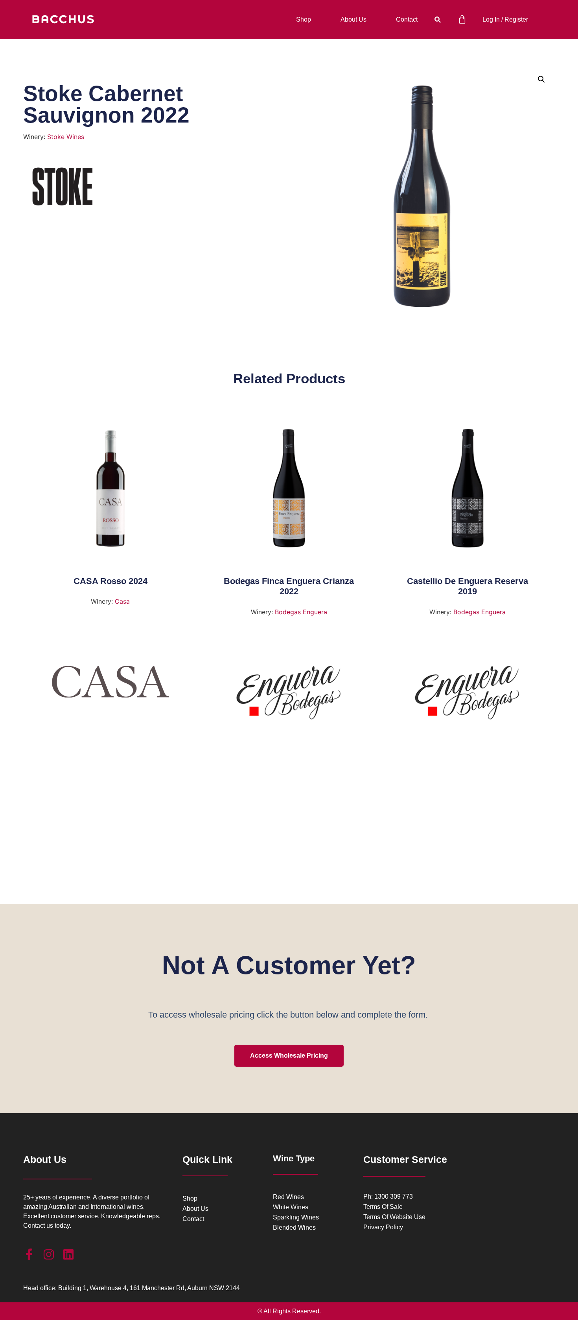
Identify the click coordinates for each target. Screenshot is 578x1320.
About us (353, 19)
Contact (407, 19)
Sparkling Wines (296, 1217)
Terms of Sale (383, 1207)
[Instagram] (49, 1254)
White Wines (290, 1207)
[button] (437, 19)
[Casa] (110, 685)
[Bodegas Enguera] (289, 695)
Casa (122, 601)
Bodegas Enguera (301, 612)
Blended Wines (294, 1228)
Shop (303, 19)
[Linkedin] (68, 1254)
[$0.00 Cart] (462, 19)
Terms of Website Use (394, 1217)
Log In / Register (505, 19)
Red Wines (288, 1197)
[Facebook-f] (29, 1254)
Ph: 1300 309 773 (388, 1197)
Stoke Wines (65, 137)
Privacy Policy (383, 1227)
